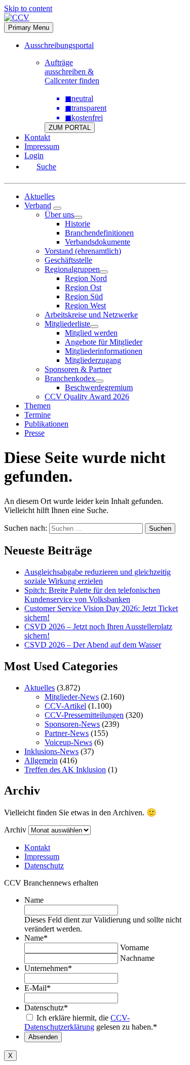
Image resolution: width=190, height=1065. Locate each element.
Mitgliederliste (67, 323)
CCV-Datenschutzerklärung (77, 1022)
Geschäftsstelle (68, 260)
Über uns (59, 214)
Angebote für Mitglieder (103, 342)
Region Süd (84, 296)
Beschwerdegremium (99, 387)
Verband (37, 205)
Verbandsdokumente (97, 242)
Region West (85, 305)
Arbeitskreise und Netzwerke (91, 314)
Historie (77, 223)
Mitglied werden (91, 333)
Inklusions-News (51, 751)
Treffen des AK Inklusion (65, 769)
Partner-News (67, 733)
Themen (37, 405)
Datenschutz (44, 865)
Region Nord (86, 278)
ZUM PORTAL (70, 127)
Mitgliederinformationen (103, 351)
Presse (34, 433)
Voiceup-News (68, 742)
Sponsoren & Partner (78, 369)
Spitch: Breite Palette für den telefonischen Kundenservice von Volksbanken (92, 595)
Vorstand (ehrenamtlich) (83, 251)
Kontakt (37, 137)
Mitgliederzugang (93, 360)
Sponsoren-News (72, 724)
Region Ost (83, 287)
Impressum (41, 146)
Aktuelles (39, 196)
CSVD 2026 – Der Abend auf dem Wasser (92, 644)
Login (34, 155)
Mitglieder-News (72, 696)
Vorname (134, 947)
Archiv (15, 829)
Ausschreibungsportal (59, 45)
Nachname (137, 958)
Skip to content (28, 8)
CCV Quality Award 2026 (87, 396)
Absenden (43, 1037)
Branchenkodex (70, 378)
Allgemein (41, 760)
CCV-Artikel (65, 706)
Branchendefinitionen (99, 232)
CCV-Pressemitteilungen (84, 715)
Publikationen (46, 424)
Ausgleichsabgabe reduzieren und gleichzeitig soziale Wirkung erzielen (97, 576)
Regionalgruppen (72, 269)
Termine (37, 414)
